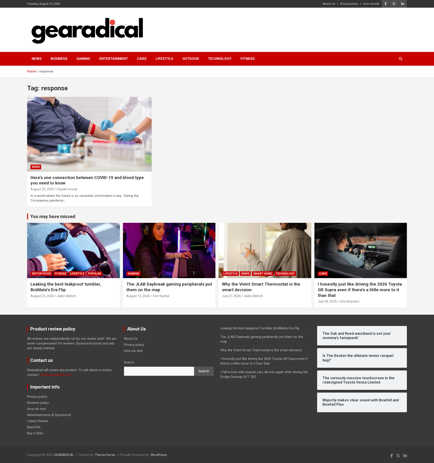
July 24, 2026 (327, 301)
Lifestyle (164, 59)
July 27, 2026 (231, 296)
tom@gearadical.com (55, 375)
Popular (94, 273)
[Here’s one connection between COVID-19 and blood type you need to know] (89, 134)
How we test (371, 3)
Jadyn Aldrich (66, 296)
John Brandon (349, 301)
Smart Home (262, 273)
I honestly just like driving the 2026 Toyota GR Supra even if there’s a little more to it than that (360, 290)
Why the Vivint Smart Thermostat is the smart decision (261, 350)
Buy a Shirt (35, 433)
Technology (219, 59)
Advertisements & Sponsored (49, 415)
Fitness (248, 59)
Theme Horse (105, 455)
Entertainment (113, 59)
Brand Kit (33, 427)
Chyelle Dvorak (67, 189)
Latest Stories (37, 421)
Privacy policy (349, 3)
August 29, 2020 (42, 189)
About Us (329, 3)
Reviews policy (38, 403)
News (37, 59)
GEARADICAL (64, 455)
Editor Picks (41, 273)
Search (129, 362)
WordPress (159, 455)
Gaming (83, 59)
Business (59, 59)
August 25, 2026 (42, 296)
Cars (141, 59)
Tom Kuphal (160, 296)
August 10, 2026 (138, 296)
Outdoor (190, 59)
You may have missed (52, 216)
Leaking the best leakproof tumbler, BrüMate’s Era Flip (260, 328)
